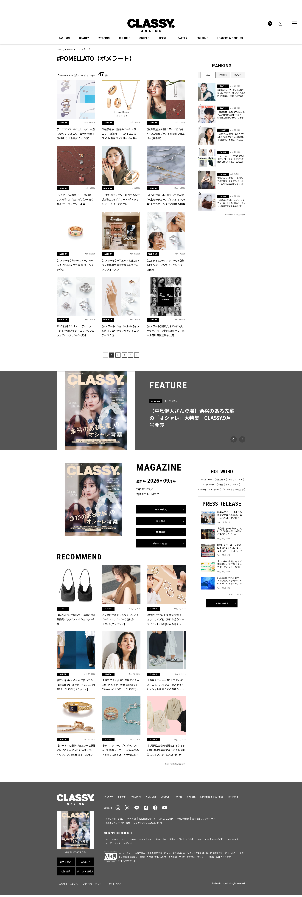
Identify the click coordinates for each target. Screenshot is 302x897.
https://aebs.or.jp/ (127, 860)
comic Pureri (232, 839)
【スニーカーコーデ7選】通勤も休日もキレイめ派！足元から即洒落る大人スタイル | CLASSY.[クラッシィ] (231, 159)
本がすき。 (129, 843)
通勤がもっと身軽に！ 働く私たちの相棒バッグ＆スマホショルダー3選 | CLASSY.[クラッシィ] (230, 181)
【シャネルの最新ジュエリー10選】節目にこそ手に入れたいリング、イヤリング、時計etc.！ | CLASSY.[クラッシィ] (76, 750)
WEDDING (104, 38)
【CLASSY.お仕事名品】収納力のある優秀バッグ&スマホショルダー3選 (76, 619)
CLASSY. (115, 839)
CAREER (182, 38)
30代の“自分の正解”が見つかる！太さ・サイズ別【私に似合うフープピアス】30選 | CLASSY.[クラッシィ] (165, 619)
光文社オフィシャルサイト (204, 818)
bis (164, 839)
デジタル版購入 (161, 543)
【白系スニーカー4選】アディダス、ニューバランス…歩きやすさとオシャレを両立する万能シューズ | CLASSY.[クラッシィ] (165, 684)
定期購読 (161, 532)
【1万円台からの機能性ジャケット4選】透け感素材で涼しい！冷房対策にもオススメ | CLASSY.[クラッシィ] (166, 750)
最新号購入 (161, 509)
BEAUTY (84, 38)
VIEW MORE (222, 603)
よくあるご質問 (166, 818)
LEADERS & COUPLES (230, 38)
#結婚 (220, 484)
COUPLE (144, 38)
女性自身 (189, 839)
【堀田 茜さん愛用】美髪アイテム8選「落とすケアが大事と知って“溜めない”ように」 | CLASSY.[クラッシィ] (231, 137)
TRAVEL (163, 38)
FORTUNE (202, 38)
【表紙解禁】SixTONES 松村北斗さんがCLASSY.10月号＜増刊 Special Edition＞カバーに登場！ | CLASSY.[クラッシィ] (231, 115)
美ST (158, 839)
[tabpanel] (151, 410)
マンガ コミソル (113, 843)
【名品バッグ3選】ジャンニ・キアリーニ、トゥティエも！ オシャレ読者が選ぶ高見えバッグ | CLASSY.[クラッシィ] (231, 203)
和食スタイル (176, 839)
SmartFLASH (203, 839)
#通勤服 (219, 479)
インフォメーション (115, 818)
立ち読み (161, 520)
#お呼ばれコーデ (235, 479)
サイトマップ (115, 883)
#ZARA (227, 489)
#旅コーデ (209, 484)
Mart (150, 839)
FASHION (64, 38)
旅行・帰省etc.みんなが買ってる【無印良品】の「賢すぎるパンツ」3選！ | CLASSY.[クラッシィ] (76, 684)
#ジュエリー (206, 479)
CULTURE (124, 38)
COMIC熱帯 (217, 839)
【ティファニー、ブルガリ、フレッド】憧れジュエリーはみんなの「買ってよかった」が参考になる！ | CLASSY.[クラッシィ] (120, 750)
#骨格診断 (239, 489)
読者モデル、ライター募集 (118, 822)
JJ (107, 839)
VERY (124, 839)
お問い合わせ (183, 818)
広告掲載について (147, 818)
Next (242, 439)
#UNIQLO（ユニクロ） (210, 489)
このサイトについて (68, 883)
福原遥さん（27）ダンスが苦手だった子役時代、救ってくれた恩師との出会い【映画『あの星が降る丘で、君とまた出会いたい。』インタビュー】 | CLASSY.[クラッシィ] (231, 93)
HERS (142, 839)
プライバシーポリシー (93, 883)
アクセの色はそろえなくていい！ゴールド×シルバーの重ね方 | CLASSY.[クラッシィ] (120, 619)
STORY (133, 839)
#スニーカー (233, 484)
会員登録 (131, 818)
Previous (233, 439)
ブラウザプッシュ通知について (148, 822)
